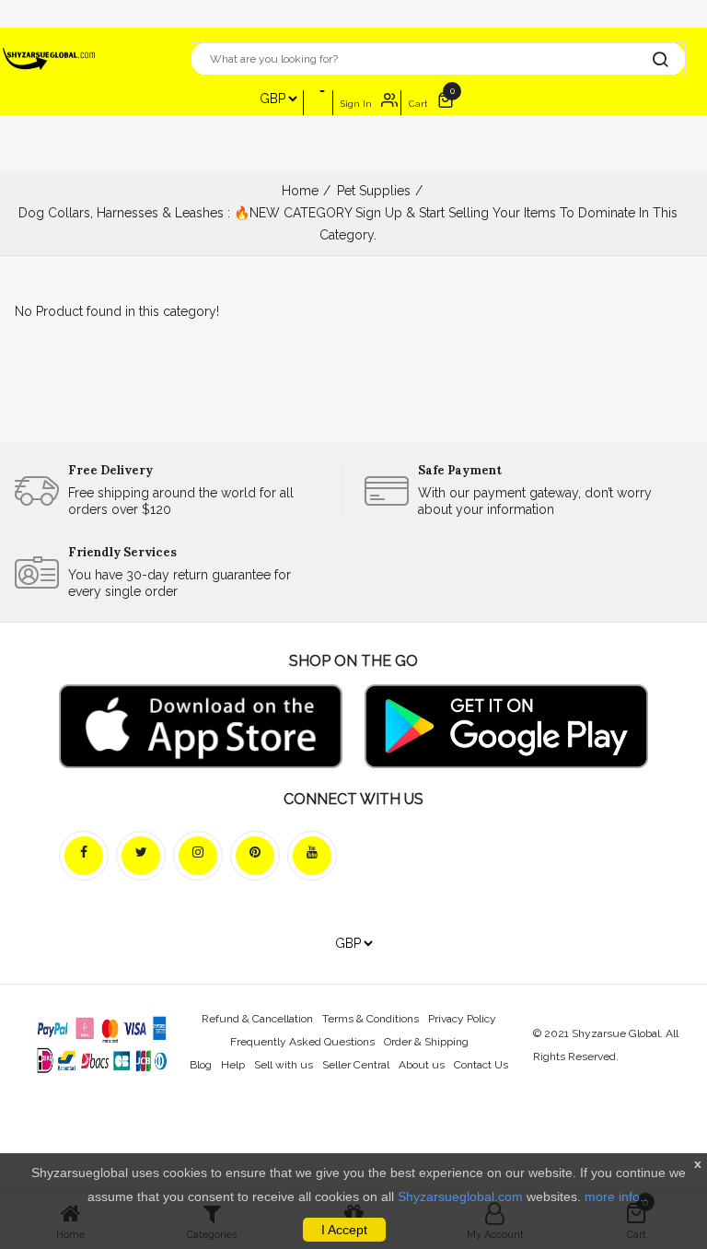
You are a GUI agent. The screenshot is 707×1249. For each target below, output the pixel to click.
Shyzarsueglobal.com (460, 1196)
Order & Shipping (426, 1041)
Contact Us (481, 1064)
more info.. (616, 1196)
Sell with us (283, 1064)
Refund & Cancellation (257, 1018)
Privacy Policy (462, 1018)
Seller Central (355, 1064)
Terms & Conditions (370, 1018)
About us (422, 1064)
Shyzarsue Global (616, 1033)
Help (233, 1064)
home (300, 190)
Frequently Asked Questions (302, 1041)
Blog (201, 1064)
